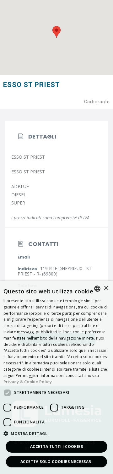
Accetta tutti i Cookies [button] (56, 446)
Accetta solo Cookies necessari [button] (56, 461)
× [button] (106, 288)
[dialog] (56, 377)
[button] (56, 434)
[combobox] (97, 289)
